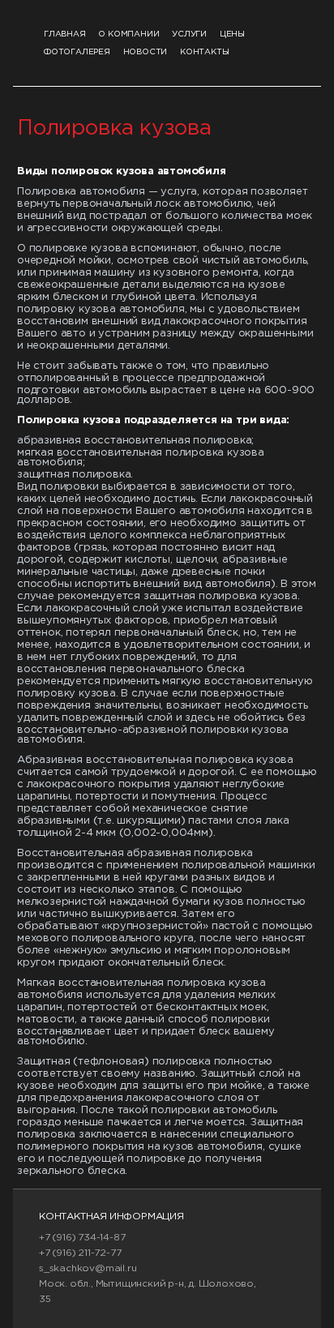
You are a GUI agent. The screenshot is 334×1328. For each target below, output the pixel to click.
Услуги (189, 34)
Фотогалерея (77, 52)
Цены (232, 34)
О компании (128, 34)
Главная (65, 34)
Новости (145, 52)
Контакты (204, 52)
